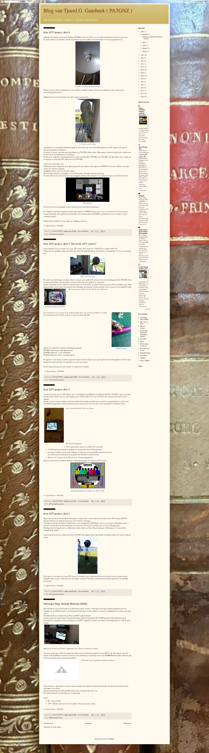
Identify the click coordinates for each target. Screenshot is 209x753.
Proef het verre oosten (144, 349)
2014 (142, 85)
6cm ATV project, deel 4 (57, 32)
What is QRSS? (145, 361)
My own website (142, 327)
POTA (142, 341)
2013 (142, 88)
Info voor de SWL (144, 323)
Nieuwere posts (48, 723)
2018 (142, 76)
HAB (50, 718)
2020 (142, 70)
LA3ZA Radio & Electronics (143, 268)
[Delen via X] (100, 231)
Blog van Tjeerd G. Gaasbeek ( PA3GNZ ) (88, 10)
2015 (142, 82)
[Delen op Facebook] (102, 231)
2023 (142, 61)
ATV (50, 234)
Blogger (111, 739)
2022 (142, 64)
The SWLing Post (143, 148)
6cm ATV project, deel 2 (57, 389)
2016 (142, 79)
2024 (142, 58)
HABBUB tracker (111, 655)
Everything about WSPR (144, 318)
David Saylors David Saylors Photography (143, 231)
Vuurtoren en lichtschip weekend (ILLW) (152, 38)
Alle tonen (147, 309)
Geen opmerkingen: (83, 231)
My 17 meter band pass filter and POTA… (143, 199)
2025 (142, 55)
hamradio (54, 234)
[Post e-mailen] (91, 231)
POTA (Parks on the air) (144, 345)
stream (72, 171)
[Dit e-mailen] (96, 231)
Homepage (88, 723)
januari (144, 51)
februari (145, 48)
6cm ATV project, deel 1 (57, 513)
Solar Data (143, 355)
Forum (65, 608)
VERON (142, 358)
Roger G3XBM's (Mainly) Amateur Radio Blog (142, 111)
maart (144, 45)
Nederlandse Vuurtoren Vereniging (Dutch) (144, 333)
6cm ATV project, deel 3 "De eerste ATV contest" (70, 243)
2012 (142, 91)
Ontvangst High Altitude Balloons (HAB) (65, 603)
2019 (142, 73)
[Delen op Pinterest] (104, 231)
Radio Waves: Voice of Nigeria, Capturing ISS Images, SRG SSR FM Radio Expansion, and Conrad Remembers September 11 (144, 158)
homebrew (61, 234)
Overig (60, 718)
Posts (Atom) (57, 727)
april (144, 42)
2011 (142, 93)
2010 (142, 97)
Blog (77, 221)
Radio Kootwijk (145, 353)
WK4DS (141, 196)
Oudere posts (127, 723)
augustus (145, 34)
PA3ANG (143, 339)
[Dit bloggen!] (98, 231)
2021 (142, 67)
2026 (142, 32)
